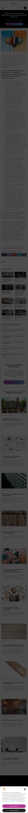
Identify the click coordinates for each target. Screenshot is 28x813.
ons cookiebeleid (11, 801)
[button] (25, 789)
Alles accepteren (14, 806)
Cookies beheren (14, 810)
